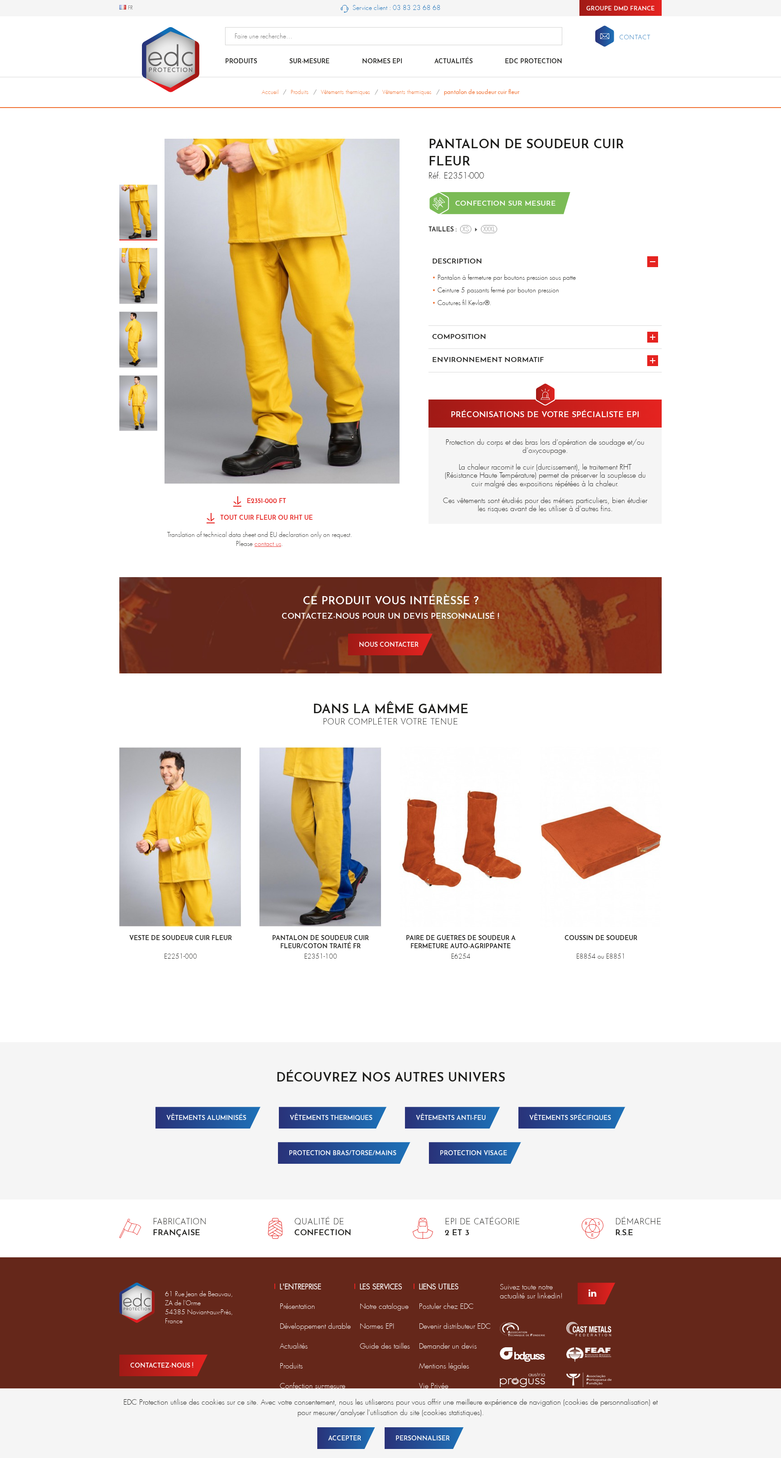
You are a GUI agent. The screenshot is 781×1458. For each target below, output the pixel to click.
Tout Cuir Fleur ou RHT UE (265, 518)
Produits (241, 61)
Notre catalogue (384, 1306)
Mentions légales (444, 1366)
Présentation (297, 1306)
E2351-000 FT (265, 501)
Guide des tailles (385, 1346)
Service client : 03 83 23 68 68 (396, 8)
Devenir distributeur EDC (455, 1326)
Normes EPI (382, 61)
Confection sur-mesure (312, 1386)
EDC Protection (533, 61)
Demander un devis (448, 1346)
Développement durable (315, 1326)
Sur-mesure (309, 61)
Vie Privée (433, 1386)
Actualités (453, 61)
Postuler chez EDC (446, 1306)
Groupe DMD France (620, 9)
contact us (267, 544)
